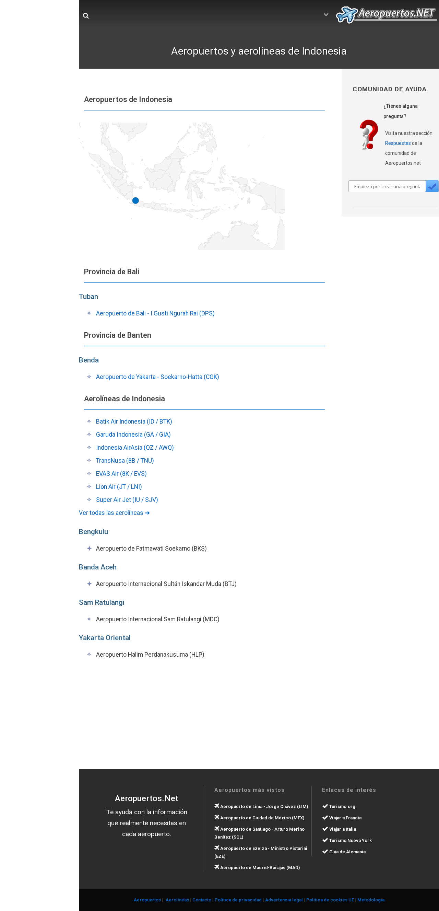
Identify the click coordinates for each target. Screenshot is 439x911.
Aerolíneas (177, 899)
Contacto (201, 899)
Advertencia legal (284, 899)
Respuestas (398, 143)
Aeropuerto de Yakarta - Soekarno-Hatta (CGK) (157, 376)
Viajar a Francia (344, 817)
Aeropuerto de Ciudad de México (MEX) (261, 817)
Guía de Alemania (347, 851)
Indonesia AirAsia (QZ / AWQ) (135, 447)
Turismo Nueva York (350, 840)
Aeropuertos (147, 899)
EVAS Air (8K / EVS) (121, 473)
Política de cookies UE (330, 899)
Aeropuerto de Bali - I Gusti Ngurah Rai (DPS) (155, 313)
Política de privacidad (238, 899)
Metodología (370, 899)
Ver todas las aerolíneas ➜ (114, 512)
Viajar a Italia (342, 829)
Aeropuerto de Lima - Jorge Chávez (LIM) (263, 806)
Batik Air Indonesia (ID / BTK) (134, 421)
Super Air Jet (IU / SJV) (127, 499)
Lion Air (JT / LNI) (119, 486)
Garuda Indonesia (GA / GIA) (133, 434)
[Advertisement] (133, 714)
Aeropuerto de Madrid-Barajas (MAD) (259, 867)
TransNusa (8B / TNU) (125, 460)
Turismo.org (341, 806)
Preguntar (432, 186)
